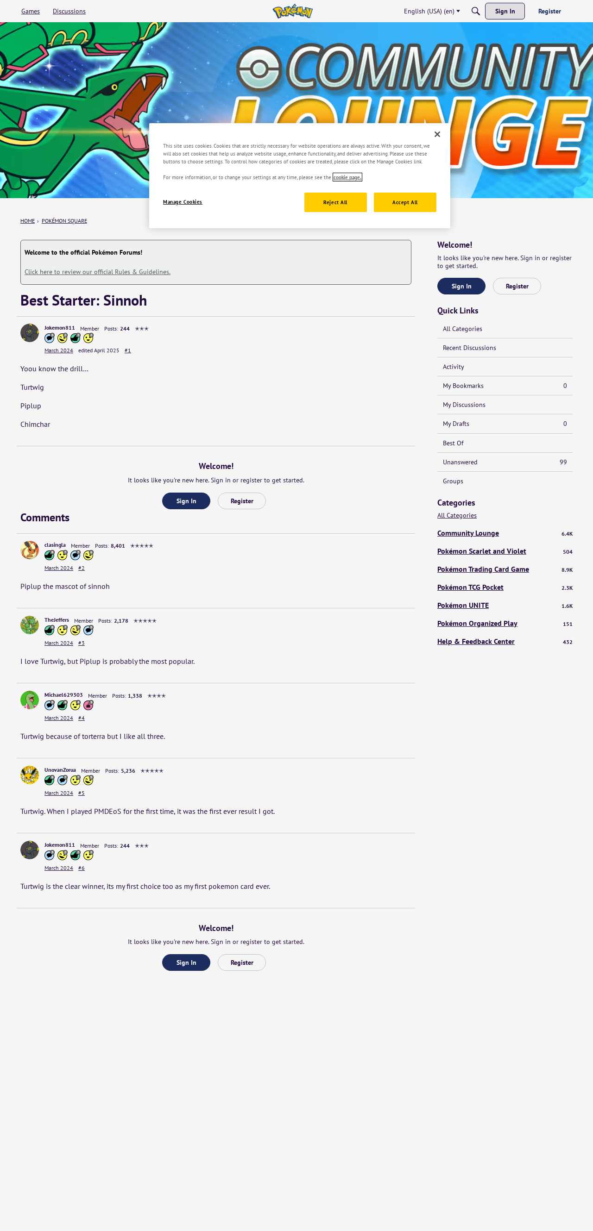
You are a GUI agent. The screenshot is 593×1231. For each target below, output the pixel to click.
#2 (81, 567)
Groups (453, 481)
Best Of (453, 443)
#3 (81, 642)
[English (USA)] (292, 11)
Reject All (335, 202)
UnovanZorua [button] (60, 769)
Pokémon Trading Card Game (505, 569)
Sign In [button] (186, 501)
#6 (81, 867)
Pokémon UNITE (505, 605)
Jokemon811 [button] (59, 327)
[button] (29, 333)
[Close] (437, 134)
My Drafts (505, 423)
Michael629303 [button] (63, 694)
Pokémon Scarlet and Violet (505, 551)
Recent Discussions (469, 348)
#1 (128, 350)
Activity (453, 366)
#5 (81, 792)
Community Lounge (505, 532)
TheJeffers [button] (56, 619)
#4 (81, 717)
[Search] (475, 11)
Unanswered (505, 462)
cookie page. (347, 177)
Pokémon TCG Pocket (505, 587)
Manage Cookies (182, 201)
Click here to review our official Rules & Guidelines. (97, 272)
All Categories (462, 329)
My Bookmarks (505, 385)
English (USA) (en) (429, 11)
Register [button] (242, 501)
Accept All (405, 202)
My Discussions (464, 404)
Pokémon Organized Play (505, 623)
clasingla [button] (55, 544)
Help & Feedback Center (505, 641)
